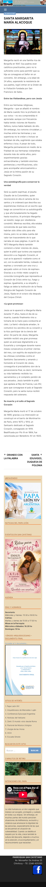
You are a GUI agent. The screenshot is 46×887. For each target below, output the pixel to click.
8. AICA (8, 733)
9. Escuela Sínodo (12, 737)
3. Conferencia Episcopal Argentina (20, 714)
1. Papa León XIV (12, 706)
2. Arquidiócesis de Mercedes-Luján (20, 710)
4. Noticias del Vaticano (15, 718)
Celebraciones (9, 13)
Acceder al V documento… (16, 643)
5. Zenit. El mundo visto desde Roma (21, 721)
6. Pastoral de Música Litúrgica (18, 725)
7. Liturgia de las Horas (15, 729)
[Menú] (5, 9)
